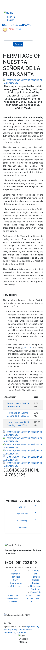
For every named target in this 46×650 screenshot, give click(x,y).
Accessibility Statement (15, 632)
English (10, 20)
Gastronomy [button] (22, 520)
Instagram (18, 25)
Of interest (15, 586)
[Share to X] (16, 484)
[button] (23, 81)
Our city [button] (22, 507)
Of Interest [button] (22, 527)
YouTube (27, 25)
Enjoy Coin (35, 592)
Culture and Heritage (35, 573)
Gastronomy (16, 583)
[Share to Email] (35, 484)
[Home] (9, 12)
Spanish (11, 16)
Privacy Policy (11, 629)
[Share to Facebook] (10, 484)
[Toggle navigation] (5, 50)
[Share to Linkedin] (29, 484)
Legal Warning (32, 626)
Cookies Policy (25, 629)
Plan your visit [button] (22, 514)
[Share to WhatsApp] (23, 484)
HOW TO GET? (33, 595)
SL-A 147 (26, 347)
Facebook (8, 25)
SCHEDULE (13, 595)
